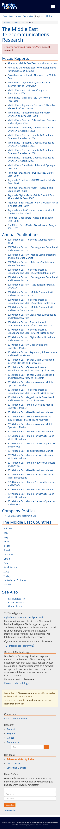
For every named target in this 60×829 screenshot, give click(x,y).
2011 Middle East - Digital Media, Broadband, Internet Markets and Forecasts (31, 361)
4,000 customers (25, 693)
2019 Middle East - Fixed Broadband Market (30, 489)
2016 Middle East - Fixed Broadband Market (30, 431)
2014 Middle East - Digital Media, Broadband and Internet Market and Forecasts (31, 399)
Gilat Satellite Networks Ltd (22, 515)
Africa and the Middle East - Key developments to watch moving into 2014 (32, 69)
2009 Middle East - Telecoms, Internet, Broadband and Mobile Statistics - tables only (31, 301)
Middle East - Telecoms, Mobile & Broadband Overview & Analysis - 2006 (31, 137)
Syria (6, 571)
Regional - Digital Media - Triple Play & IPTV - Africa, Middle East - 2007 (31, 197)
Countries (28, 16)
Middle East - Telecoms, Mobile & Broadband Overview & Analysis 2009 (31, 159)
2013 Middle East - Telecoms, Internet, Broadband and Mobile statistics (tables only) (31, 391)
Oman (6, 558)
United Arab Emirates (14, 580)
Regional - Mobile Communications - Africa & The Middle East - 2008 (31, 212)
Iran (5, 532)
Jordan (6, 545)
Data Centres (14, 763)
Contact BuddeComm (15, 718)
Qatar (6, 563)
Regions (39, 16)
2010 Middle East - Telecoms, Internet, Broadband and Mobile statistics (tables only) (31, 331)
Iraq (5, 537)
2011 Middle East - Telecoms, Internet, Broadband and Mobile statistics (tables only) (31, 369)
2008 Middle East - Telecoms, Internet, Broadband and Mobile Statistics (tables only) (31, 271)
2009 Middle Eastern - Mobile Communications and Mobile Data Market (32, 309)
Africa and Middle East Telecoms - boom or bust (33, 63)
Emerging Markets (16, 767)
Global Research (16, 606)
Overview (8, 16)
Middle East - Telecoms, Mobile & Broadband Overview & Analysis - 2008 (31, 152)
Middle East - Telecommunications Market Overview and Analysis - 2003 (29, 114)
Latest (18, 16)
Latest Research (16, 598)
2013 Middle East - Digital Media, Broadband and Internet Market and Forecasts (31, 376)
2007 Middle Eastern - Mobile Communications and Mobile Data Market (32, 256)
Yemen (7, 584)
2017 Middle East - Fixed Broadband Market (30, 450)
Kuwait (7, 550)
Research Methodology (16, 683)
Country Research (17, 602)
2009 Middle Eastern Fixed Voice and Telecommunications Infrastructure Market (30, 324)
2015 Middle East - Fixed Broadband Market (30, 412)
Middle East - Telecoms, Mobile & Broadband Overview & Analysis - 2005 (31, 129)
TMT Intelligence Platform (17, 645)
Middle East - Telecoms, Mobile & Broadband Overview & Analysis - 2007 (31, 144)
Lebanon (8, 554)
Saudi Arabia (10, 567)
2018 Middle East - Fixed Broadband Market (30, 470)
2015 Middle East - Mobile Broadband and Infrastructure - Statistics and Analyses (29, 418)
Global (48, 16)
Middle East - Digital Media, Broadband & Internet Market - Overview (29, 84)
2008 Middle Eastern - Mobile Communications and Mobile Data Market (32, 294)
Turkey (7, 576)
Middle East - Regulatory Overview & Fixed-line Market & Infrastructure (32, 107)
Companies (13, 742)
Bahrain (7, 528)
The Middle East (18, 22)
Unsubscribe (10, 810)
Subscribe (10, 805)
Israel (6, 541)
